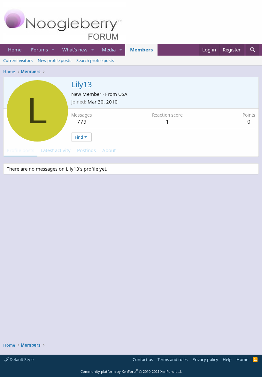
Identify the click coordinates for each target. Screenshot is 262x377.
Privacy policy (205, 359)
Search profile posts (95, 60)
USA (122, 94)
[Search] (252, 50)
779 (82, 121)
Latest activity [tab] (56, 150)
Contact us (143, 359)
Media (109, 49)
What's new (75, 49)
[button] (53, 50)
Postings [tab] (86, 150)
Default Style (21, 359)
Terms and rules (173, 359)
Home (14, 49)
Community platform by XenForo (131, 371)
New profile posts (54, 60)
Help (227, 359)
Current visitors (18, 60)
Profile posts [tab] (20, 150)
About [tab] (109, 150)
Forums (39, 49)
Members (141, 49)
